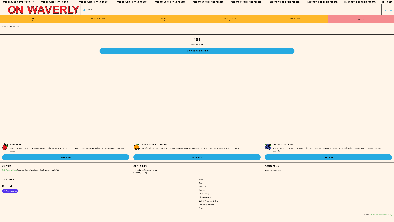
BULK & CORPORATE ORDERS (154, 144)
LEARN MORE (328, 157)
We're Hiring (204, 193)
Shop (201, 179)
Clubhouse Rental (205, 197)
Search (201, 183)
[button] (391, 9)
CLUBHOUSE (15, 144)
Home (4, 26)
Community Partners (284, 144)
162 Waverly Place (9, 170)
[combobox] (231, 9)
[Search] (83, 9)
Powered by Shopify (385, 214)
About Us (202, 186)
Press (201, 208)
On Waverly (374, 214)
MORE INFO (66, 157)
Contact (202, 190)
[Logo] (43, 9)
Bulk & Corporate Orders (208, 201)
